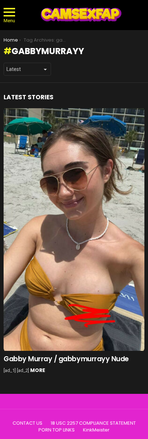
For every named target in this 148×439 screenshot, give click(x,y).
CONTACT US (27, 423)
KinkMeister (96, 430)
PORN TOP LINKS (56, 430)
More (37, 370)
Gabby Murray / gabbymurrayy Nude (66, 359)
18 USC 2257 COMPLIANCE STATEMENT (93, 423)
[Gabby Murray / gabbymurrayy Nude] (74, 229)
